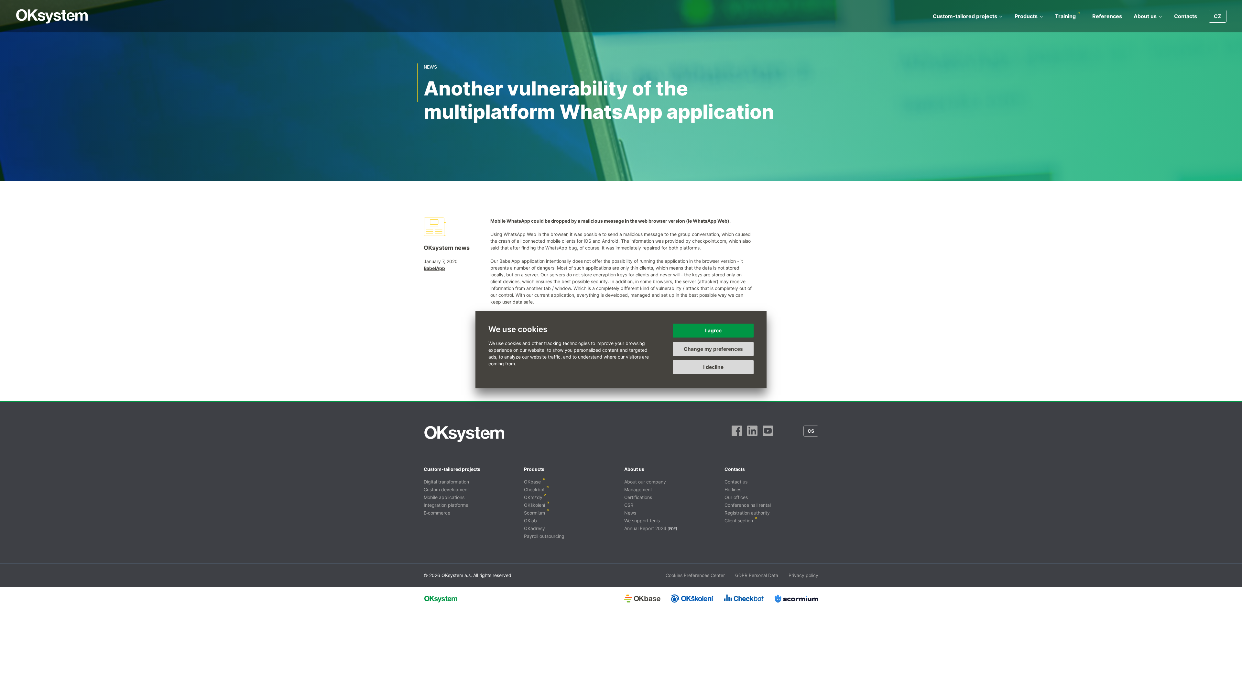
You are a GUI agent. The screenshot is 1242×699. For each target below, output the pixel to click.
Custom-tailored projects (965, 16)
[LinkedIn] (752, 434)
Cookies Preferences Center (695, 575)
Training (1065, 16)
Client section (738, 520)
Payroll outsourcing (544, 536)
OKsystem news (447, 247)
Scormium (534, 513)
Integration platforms (446, 505)
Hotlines (732, 489)
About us (1145, 16)
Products (1026, 16)
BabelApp (434, 268)
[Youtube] (768, 434)
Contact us (735, 481)
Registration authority (747, 513)
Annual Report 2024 (645, 528)
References (1107, 16)
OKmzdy (533, 497)
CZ (1217, 16)
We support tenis (642, 520)
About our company (645, 481)
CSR (628, 505)
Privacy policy (803, 575)
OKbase (532, 481)
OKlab (530, 520)
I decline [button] (713, 367)
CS (811, 431)
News (630, 513)
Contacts (1185, 16)
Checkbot (534, 489)
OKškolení (534, 505)
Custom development (446, 489)
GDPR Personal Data (756, 575)
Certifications (638, 497)
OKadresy (534, 528)
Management (638, 489)
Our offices (736, 497)
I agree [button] (713, 330)
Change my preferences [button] (713, 349)
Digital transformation (446, 481)
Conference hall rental (747, 505)
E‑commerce (437, 513)
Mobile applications (444, 497)
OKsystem (52, 16)
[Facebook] (737, 434)
